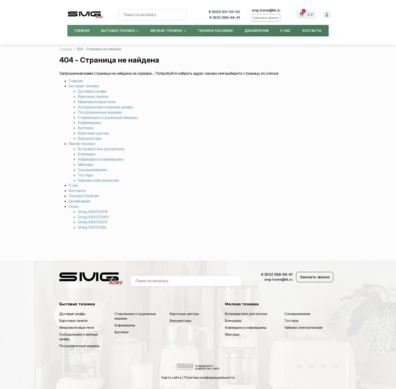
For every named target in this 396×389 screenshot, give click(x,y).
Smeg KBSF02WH (93, 217)
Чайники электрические (98, 180)
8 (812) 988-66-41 (224, 17)
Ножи (74, 206)
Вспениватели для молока (101, 149)
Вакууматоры (90, 138)
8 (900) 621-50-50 (224, 12)
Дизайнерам (257, 31)
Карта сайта (171, 377)
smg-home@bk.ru (266, 10)
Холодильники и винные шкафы (105, 107)
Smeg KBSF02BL (92, 227)
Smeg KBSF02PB (92, 211)
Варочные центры (93, 133)
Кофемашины (89, 122)
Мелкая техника (166, 31)
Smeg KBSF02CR (92, 222)
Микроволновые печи (97, 101)
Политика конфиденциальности (209, 377)
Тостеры (85, 175)
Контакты (312, 31)
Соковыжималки (92, 169)
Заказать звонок (265, 17)
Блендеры (87, 154)
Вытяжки (86, 128)
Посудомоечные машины (100, 112)
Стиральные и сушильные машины (108, 117)
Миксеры (86, 164)
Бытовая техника (118, 31)
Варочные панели (93, 96)
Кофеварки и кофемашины (101, 159)
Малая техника (82, 143)
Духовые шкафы (92, 91)
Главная (82, 31)
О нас (285, 31)
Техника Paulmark (215, 31)
